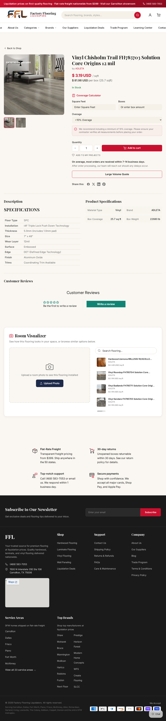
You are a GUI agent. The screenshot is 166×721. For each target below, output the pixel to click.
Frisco (8, 644)
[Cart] (158, 15)
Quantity (77, 142)
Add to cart (134, 147)
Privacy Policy (138, 575)
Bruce (60, 648)
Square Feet (79, 101)
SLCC (77, 686)
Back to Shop (14, 48)
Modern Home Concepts (79, 657)
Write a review (106, 304)
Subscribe (150, 512)
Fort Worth (10, 657)
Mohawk (61, 641)
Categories (30, 27)
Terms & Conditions (141, 568)
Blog (133, 555)
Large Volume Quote (117, 174)
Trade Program (119, 27)
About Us (13, 27)
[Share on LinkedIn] (98, 184)
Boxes (121, 101)
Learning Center (143, 27)
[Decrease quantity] (75, 148)
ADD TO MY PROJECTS (88, 155)
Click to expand (51, 109)
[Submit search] (137, 15)
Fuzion (60, 680)
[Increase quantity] (97, 148)
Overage (77, 114)
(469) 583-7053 (18, 564)
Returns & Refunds (104, 555)
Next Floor (62, 686)
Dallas (8, 637)
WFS (76, 669)
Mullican (61, 660)
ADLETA (79, 68)
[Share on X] (93, 184)
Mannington (63, 654)
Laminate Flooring (66, 549)
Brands (49, 27)
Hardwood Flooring (67, 543)
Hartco (60, 667)
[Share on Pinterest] (104, 184)
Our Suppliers (70, 27)
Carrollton (10, 631)
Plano (8, 650)
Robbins (61, 673)
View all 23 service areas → (20, 669)
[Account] (150, 15)
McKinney (10, 663)
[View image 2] (21, 122)
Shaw (60, 635)
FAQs (97, 562)
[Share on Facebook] (88, 184)
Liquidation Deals (94, 27)
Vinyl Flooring (64, 555)
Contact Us (100, 543)
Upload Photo (51, 383)
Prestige (78, 635)
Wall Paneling (64, 562)
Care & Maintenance (105, 568)
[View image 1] (9, 122)
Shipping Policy (102, 549)
